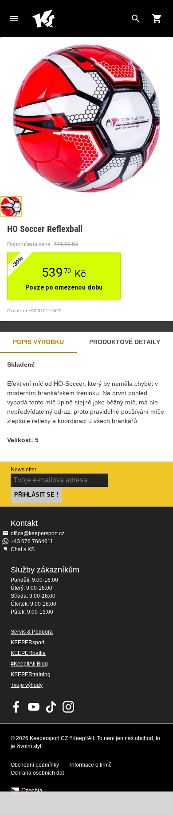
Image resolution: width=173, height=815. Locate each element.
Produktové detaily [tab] (124, 341)
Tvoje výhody (27, 685)
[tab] (11, 206)
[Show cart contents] (157, 18)
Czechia (31, 791)
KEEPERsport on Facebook (16, 707)
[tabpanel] (86, 407)
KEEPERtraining (31, 674)
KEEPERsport (27, 642)
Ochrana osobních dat (37, 773)
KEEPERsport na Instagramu (68, 707)
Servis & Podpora (32, 632)
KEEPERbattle (28, 653)
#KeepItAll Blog (29, 664)
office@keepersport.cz (37, 533)
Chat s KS (23, 549)
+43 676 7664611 (32, 541)
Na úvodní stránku (79, 18)
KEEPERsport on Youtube (33, 707)
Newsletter (23, 469)
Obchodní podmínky (35, 765)
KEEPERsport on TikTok (51, 707)
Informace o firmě (91, 765)
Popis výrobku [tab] (38, 341)
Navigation (14, 18)
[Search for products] (136, 18)
